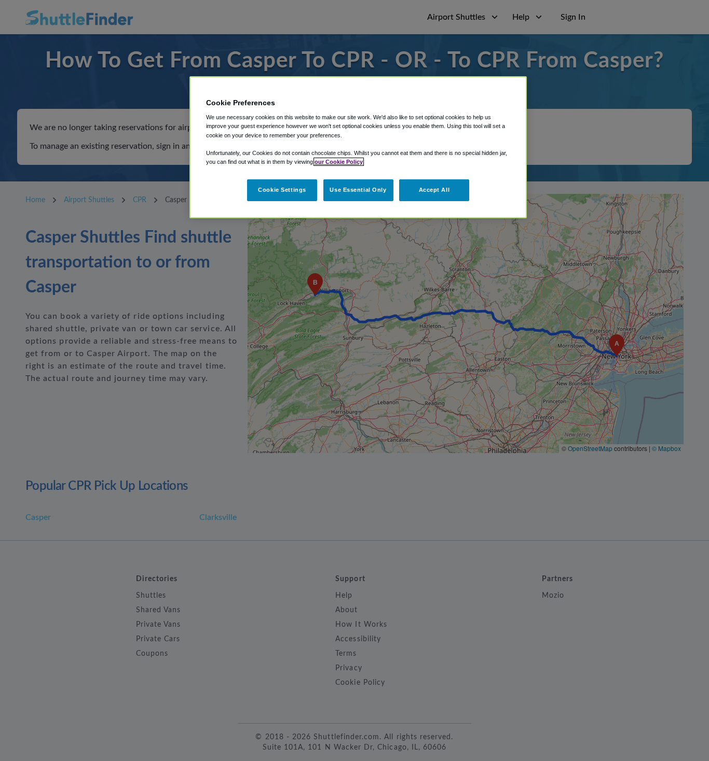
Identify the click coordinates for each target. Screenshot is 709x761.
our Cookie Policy (339, 162)
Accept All (434, 190)
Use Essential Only (358, 190)
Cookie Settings (282, 190)
